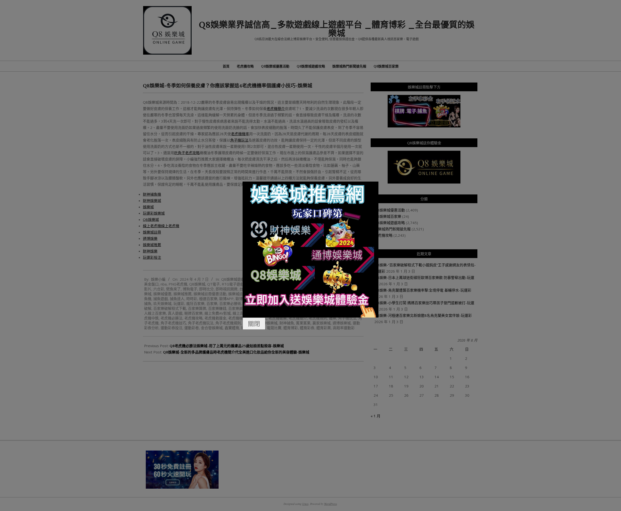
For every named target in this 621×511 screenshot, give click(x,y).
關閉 (254, 323)
